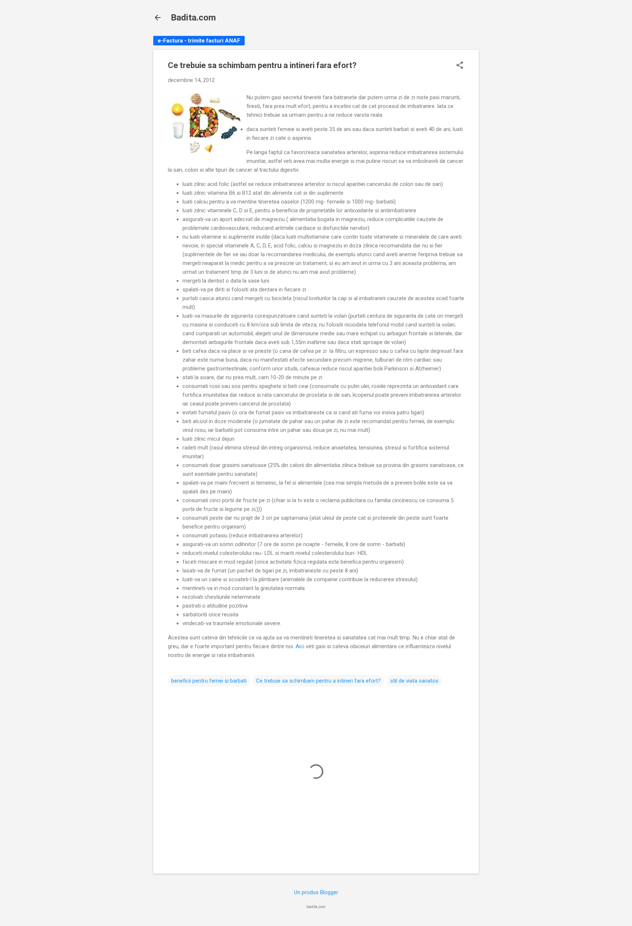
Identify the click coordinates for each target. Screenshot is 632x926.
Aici (300, 646)
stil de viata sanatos (414, 680)
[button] (459, 66)
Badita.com (193, 17)
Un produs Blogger (316, 892)
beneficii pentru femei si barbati (209, 680)
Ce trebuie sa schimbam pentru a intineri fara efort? (318, 680)
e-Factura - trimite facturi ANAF (199, 40)
